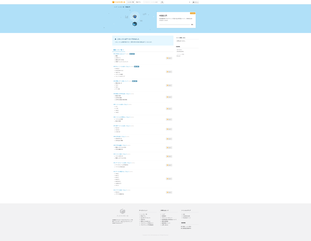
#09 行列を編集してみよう (120, 145)
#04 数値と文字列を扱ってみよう (122, 93)
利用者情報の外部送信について (169, 219)
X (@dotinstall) (186, 216)
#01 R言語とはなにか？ (120, 53)
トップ (115, 7)
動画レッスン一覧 (119, 50)
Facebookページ (187, 217)
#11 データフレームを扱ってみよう (123, 162)
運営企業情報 (165, 221)
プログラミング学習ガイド (147, 223)
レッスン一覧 (131, 2)
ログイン (196, 2)
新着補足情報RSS (187, 228)
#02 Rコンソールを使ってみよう (122, 66)
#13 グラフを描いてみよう (120, 190)
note (184, 214)
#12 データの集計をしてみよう (121, 171)
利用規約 (164, 216)
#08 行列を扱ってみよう (120, 136)
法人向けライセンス (145, 217)
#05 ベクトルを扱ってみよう (121, 104)
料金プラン (138, 2)
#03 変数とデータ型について (121, 81)
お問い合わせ (165, 225)
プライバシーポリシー (167, 217)
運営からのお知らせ (145, 221)
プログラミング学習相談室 (147, 225)
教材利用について (166, 223)
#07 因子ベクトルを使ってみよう (122, 125)
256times (143, 219)
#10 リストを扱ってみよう (120, 154)
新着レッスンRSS (187, 226)
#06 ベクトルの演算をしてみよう (122, 117)
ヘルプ (163, 214)
